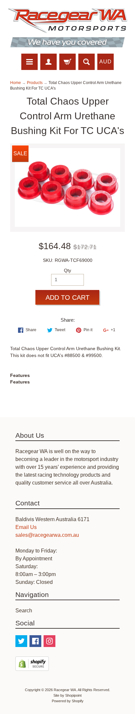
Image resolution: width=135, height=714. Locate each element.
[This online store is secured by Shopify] (32, 667)
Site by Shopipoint (67, 695)
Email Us (26, 527)
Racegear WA (65, 690)
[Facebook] (35, 641)
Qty (67, 270)
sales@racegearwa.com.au (47, 535)
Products (35, 83)
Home (15, 83)
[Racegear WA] (67, 27)
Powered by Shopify (68, 701)
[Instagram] (49, 641)
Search (23, 610)
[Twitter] (21, 641)
